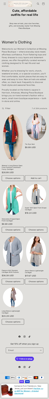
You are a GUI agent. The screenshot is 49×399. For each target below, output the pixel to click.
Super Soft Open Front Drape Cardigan (35, 209)
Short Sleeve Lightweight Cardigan (34, 271)
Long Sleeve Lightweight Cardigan (11, 312)
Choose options (12, 178)
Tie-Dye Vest (30, 144)
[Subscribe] (40, 350)
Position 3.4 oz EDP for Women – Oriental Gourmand (28, 391)
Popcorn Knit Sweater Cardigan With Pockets (10, 271)
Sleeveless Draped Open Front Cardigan (11, 220)
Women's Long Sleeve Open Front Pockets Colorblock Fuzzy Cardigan (12, 167)
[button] (4, 3)
